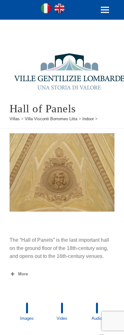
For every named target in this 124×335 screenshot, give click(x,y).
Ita (46, 8)
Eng (59, 8)
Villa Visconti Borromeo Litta (51, 118)
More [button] (23, 274)
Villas (15, 118)
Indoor (88, 118)
